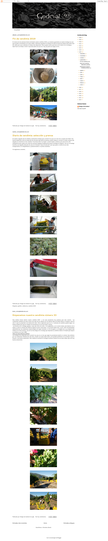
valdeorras (25, 306)
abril (81, 78)
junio (81, 74)
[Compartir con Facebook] (54, 126)
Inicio (45, 523)
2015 (80, 93)
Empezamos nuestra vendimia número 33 (34, 315)
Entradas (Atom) (47, 527)
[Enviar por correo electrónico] (49, 126)
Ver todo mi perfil (81, 108)
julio (81, 72)
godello (20, 306)
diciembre (82, 53)
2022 (80, 45)
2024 (80, 41)
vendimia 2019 (32, 306)
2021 (80, 47)
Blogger (59, 537)
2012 (80, 99)
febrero (82, 82)
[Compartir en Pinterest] (56, 126)
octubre (82, 57)
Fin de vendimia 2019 (23, 38)
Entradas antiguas (69, 523)
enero (81, 84)
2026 (80, 37)
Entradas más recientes (19, 523)
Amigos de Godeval (25, 125)
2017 (80, 89)
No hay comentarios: (40, 125)
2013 (80, 97)
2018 (80, 87)
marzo (81, 80)
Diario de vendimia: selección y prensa (32, 135)
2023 (80, 43)
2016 (80, 91)
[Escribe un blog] (51, 126)
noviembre (83, 55)
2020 (80, 49)
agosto (82, 70)
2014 (80, 95)
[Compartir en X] (52, 126)
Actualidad (17, 30)
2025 (80, 39)
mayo (81, 76)
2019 (80, 52)
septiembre (83, 59)
